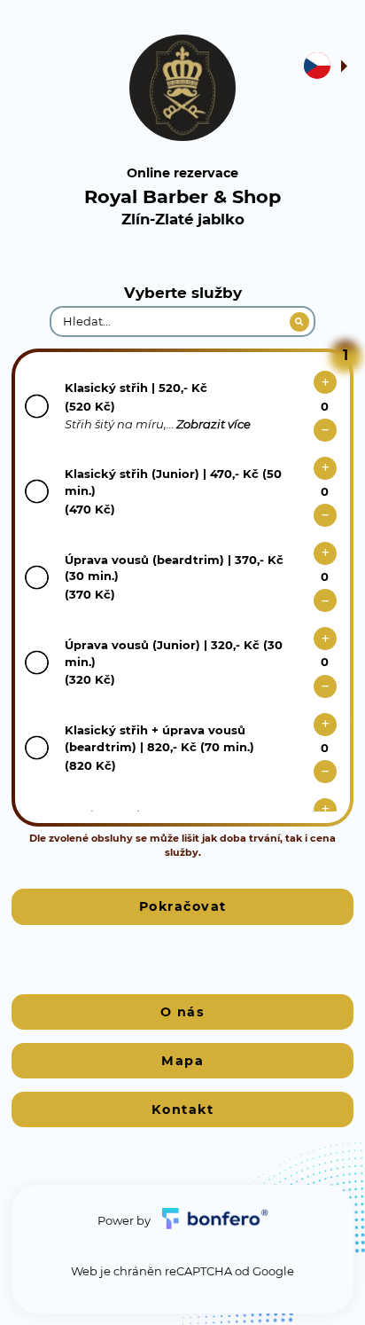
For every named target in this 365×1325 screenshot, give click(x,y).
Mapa (182, 1061)
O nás (183, 1012)
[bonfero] (215, 1221)
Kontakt (182, 1109)
